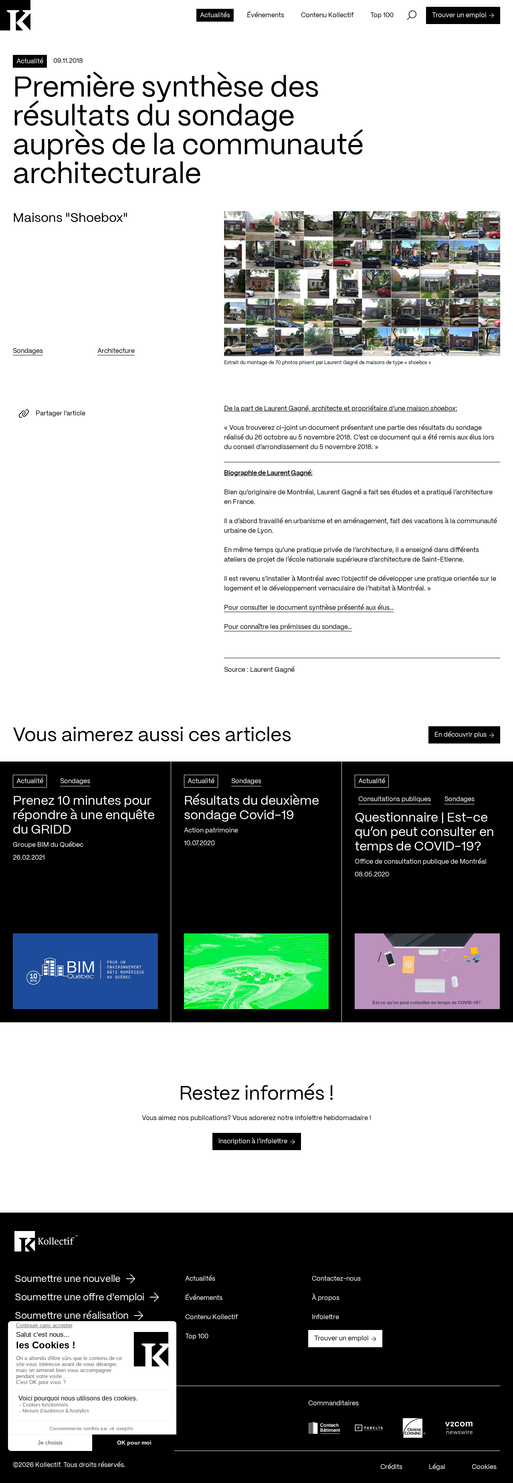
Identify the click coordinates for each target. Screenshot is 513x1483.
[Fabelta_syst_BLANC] (369, 1428)
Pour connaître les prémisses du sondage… (288, 627)
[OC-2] (414, 1428)
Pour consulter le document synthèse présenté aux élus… (309, 608)
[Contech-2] (324, 1428)
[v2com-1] (459, 1428)
